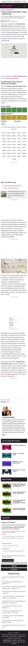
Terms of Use (10, 638)
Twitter (14, 566)
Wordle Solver (7, 1)
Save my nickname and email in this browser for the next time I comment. (13, 556)
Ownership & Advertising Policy (10, 634)
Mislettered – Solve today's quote (18, 462)
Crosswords (17, 1)
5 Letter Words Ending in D (10, 188)
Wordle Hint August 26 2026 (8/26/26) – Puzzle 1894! (13, 616)
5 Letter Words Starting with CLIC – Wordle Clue (19, 509)
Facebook (14, 569)
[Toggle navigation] (25, 5)
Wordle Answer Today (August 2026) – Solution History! (12, 621)
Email (5, 548)
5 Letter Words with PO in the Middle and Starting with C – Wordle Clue (13, 587)
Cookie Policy (22, 634)
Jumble (13, 376)
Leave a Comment (5, 399)
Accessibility (18, 638)
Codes (24, 1)
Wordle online (21, 191)
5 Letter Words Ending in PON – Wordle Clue (13, 578)
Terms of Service (9, 532)
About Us (10, 633)
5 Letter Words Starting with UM (12, 185)
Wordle (3, 372)
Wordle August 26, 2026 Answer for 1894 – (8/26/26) (13, 592)
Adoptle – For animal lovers (18, 454)
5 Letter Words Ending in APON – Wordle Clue (19, 492)
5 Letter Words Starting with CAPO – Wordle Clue (12, 582)
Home (2, 10)
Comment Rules (12, 528)
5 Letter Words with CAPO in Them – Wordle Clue (12, 607)
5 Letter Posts (9, 10)
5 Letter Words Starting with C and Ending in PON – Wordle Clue (12, 611)
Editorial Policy (21, 636)
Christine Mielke (6, 20)
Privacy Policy (5, 636)
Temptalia (14, 640)
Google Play (14, 195)
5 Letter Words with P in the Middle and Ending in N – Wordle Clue (19, 485)
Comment (4, 534)
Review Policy (13, 636)
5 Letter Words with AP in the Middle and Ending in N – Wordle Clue (13, 602)
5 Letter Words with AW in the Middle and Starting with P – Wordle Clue (19, 502)
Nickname (6, 543)
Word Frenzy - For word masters (19, 470)
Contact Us (16, 633)
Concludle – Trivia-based (19, 445)
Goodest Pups (21, 640)
